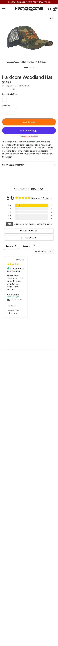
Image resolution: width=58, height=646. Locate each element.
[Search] (49, 9)
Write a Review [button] (30, 231)
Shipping (5, 86)
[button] (10, 313)
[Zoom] (51, 17)
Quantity (6, 105)
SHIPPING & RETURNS (13, 165)
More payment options (29, 136)
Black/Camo (4, 99)
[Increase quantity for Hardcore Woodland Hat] (14, 111)
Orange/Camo (10, 99)
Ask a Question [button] (30, 237)
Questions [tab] (27, 246)
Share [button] (13, 305)
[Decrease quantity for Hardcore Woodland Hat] (4, 111)
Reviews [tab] (9, 246)
